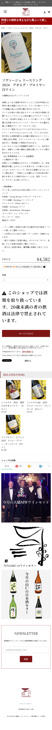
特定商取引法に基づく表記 (26, 709)
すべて (7, 466)
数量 (4, 274)
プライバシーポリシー (26, 704)
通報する (28, 360)
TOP (3, 28)
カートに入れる (26, 333)
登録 (26, 659)
